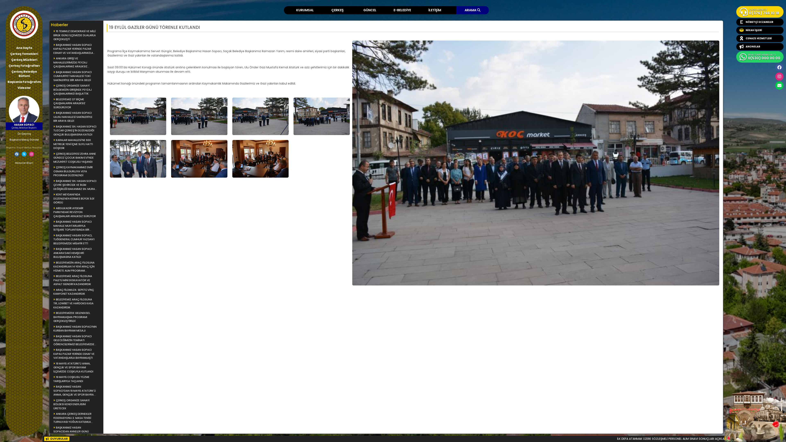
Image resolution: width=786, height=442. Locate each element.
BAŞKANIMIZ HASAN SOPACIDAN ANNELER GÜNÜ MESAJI (71, 431)
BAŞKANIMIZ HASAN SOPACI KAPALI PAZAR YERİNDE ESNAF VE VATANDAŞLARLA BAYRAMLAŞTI (74, 354)
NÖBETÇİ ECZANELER (759, 22)
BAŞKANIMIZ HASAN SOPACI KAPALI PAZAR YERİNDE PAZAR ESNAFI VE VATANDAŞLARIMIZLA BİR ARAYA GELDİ (73, 49)
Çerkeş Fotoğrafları (24, 66)
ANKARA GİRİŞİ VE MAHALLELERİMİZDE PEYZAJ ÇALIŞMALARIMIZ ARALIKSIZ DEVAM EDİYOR (70, 62)
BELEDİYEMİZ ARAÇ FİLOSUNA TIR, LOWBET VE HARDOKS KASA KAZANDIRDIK (73, 303)
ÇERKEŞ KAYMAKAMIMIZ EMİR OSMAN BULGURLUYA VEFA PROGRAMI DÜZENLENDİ (73, 171)
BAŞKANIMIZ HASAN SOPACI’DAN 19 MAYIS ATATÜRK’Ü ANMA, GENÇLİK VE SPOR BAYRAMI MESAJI (75, 391)
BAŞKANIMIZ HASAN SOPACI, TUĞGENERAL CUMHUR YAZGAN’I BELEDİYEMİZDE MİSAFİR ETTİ (74, 239)
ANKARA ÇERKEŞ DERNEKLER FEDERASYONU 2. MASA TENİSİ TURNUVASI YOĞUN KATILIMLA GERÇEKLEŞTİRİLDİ (72, 418)
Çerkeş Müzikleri (24, 60)
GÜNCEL (369, 10)
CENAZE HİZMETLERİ (759, 38)
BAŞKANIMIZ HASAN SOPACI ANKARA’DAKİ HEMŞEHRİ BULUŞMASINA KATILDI (72, 253)
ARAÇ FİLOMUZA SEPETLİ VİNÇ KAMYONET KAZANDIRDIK (73, 292)
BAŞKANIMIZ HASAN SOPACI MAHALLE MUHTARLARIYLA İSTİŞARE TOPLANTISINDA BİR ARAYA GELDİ (72, 226)
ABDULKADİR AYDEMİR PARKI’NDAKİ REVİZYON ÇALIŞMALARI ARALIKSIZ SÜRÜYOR (74, 212)
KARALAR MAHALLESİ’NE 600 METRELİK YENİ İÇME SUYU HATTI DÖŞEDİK (73, 144)
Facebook (779, 67)
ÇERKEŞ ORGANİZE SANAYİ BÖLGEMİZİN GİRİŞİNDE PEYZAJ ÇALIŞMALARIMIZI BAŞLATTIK (72, 90)
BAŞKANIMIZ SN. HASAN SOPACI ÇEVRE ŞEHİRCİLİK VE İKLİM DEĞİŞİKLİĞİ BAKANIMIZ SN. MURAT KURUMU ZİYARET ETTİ (74, 185)
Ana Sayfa (24, 48)
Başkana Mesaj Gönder (24, 139)
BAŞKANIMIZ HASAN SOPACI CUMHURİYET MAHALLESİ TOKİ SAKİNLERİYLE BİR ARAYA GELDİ (72, 76)
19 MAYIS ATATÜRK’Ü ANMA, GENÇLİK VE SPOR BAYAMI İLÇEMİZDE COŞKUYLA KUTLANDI (73, 367)
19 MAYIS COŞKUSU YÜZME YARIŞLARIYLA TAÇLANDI (71, 379)
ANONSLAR (753, 46)
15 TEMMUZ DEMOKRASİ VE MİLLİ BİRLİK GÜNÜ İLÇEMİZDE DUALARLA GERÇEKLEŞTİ (74, 35)
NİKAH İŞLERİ (754, 30)
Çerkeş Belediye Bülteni (24, 74)
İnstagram (779, 76)
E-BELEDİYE (402, 10)
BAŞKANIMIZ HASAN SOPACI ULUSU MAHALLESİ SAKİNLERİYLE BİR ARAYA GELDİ (73, 117)
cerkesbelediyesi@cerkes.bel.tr (779, 85)
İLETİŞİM (434, 10)
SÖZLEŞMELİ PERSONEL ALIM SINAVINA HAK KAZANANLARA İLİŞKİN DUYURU (712, 439)
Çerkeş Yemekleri (24, 54)
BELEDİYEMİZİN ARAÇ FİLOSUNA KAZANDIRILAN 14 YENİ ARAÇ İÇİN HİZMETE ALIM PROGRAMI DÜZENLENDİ (74, 267)
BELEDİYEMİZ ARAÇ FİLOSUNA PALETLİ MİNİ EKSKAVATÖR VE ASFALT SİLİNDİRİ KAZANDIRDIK (72, 280)
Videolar (24, 88)
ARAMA (471, 10)
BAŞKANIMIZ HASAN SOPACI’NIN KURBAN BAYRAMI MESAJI (75, 329)
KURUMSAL (305, 10)
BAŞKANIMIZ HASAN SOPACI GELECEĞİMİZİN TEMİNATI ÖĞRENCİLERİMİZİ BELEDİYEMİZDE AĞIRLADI (73, 340)
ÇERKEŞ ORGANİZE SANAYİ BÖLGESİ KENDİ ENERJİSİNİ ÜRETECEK (71, 404)
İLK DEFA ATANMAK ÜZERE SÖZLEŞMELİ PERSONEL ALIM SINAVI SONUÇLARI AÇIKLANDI (595, 439)
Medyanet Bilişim (24, 163)
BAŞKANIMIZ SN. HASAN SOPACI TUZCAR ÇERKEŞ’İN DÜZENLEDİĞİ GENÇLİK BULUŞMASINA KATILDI (74, 130)
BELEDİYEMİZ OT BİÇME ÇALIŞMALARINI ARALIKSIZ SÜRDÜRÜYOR (69, 103)
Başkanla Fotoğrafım (24, 82)
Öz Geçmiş (24, 133)
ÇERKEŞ (337, 10)
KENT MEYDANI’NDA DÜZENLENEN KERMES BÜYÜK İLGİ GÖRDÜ (73, 198)
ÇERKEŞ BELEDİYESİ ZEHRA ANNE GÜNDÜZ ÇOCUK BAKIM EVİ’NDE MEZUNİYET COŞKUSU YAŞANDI (74, 158)
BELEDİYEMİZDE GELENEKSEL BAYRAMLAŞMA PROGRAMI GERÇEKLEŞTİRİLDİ (71, 317)
